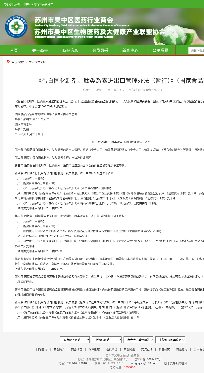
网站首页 (41, 349)
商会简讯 (129, 349)
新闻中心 (130, 50)
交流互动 (146, 349)
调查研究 (164, 349)
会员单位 (111, 349)
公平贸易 (160, 50)
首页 (14, 50)
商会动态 (76, 349)
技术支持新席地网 (175, 363)
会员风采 (100, 50)
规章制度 (94, 349)
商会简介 (59, 349)
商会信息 (70, 50)
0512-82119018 (77, 363)
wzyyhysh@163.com (144, 363)
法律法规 (40, 62)
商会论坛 (181, 349)
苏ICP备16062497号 (147, 359)
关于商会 (40, 50)
